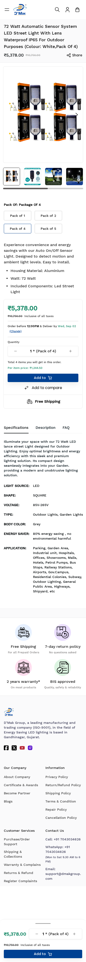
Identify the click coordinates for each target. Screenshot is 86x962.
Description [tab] (45, 427)
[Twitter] (14, 747)
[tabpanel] (43, 517)
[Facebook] (6, 747)
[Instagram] (30, 747)
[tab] (66, 428)
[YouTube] (22, 748)
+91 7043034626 (67, 839)
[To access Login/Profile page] (67, 9)
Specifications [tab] (16, 427)
